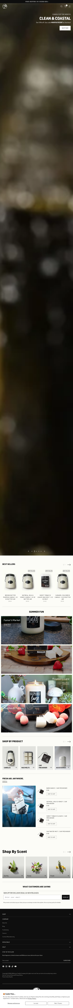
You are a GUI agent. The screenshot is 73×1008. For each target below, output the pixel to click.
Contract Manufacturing (8, 936)
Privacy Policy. (32, 998)
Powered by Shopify (7, 977)
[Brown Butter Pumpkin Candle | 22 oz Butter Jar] (10, 581)
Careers (4, 933)
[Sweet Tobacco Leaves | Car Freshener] (41, 820)
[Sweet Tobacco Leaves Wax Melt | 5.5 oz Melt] (45, 581)
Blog (3, 926)
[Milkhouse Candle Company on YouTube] (16, 966)
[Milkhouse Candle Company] (4, 6)
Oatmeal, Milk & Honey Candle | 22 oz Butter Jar (27, 597)
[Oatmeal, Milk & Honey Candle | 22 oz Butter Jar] (28, 581)
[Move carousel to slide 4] (39, 551)
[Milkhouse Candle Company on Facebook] (3, 966)
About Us (4, 923)
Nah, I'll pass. (58, 1003)
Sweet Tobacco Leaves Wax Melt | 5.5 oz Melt (45, 597)
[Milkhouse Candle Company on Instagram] (6, 966)
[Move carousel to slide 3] (36, 551)
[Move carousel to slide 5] (41, 551)
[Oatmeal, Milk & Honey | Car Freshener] (41, 805)
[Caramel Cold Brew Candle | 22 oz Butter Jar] (63, 581)
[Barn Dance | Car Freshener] (41, 791)
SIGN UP (66, 897)
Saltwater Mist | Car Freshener (58, 831)
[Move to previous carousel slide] (28, 551)
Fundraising (5, 930)
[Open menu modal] (70, 6)
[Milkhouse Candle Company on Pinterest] (9, 966)
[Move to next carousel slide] (44, 551)
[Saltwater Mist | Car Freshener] (41, 834)
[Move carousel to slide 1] (32, 551)
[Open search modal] (61, 6)
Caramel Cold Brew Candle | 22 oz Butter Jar (63, 597)
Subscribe (67, 960)
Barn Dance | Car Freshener (56, 788)
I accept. (35, 1003)
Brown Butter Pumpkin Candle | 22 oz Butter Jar (10, 597)
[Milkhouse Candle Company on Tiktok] (13, 966)
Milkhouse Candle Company (19, 973)
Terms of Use (10, 975)
